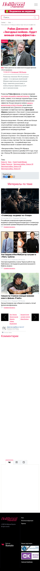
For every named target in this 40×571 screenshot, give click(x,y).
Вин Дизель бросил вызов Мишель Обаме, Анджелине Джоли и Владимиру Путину (14, 317)
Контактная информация (27, 521)
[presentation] (9, 462)
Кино (10, 162)
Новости (4, 162)
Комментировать (9, 227)
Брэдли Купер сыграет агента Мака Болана (25, 317)
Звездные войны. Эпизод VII (23, 164)
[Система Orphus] (14, 333)
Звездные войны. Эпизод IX (10, 169)
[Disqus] (20, 367)
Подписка (23, 523)
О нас (22, 518)
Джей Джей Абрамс (20, 162)
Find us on (9, 545)
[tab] (9, 462)
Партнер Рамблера (27, 562)
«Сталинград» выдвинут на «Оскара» (16, 215)
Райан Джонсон (6, 164)
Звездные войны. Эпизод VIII (11, 166)
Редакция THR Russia (18, 72)
